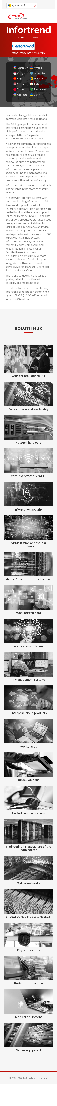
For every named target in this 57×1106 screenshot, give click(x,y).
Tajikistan (38, 83)
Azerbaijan (22, 67)
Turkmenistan (39, 89)
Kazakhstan (39, 73)
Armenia (38, 67)
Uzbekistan (22, 94)
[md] (17, 16)
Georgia (21, 73)
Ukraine (38, 94)
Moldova (38, 78)
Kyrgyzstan (22, 78)
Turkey (20, 89)
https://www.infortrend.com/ (28, 53)
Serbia (20, 83)
